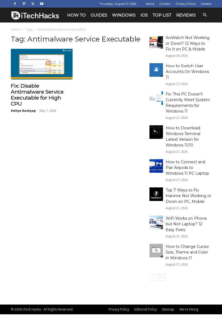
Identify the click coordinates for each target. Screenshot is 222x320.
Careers (206, 4)
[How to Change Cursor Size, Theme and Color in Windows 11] (156, 250)
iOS (144, 15)
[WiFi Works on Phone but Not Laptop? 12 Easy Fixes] (156, 222)
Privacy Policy (186, 4)
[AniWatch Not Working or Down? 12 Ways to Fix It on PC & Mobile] (156, 42)
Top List (162, 15)
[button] (204, 15)
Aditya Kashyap (23, 110)
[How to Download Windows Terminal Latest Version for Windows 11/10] (156, 132)
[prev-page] (152, 277)
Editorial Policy (145, 309)
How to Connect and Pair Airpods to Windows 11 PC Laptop (187, 167)
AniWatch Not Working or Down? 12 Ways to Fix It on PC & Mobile (188, 43)
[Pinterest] (24, 4)
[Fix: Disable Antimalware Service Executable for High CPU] (42, 64)
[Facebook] (15, 4)
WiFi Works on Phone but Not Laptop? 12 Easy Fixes (186, 224)
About (150, 4)
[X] (33, 4)
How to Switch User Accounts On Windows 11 (187, 71)
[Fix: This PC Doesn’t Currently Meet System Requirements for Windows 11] (156, 98)
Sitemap (168, 309)
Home (15, 29)
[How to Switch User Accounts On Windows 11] (156, 70)
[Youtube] (42, 4)
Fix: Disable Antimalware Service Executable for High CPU (37, 95)
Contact (165, 4)
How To (76, 15)
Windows (124, 15)
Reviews (186, 15)
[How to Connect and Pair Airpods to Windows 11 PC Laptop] (156, 166)
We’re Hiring (188, 309)
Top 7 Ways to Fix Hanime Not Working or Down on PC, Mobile (188, 196)
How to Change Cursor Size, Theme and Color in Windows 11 (187, 252)
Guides (99, 15)
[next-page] (161, 277)
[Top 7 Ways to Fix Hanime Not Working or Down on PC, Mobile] (156, 194)
